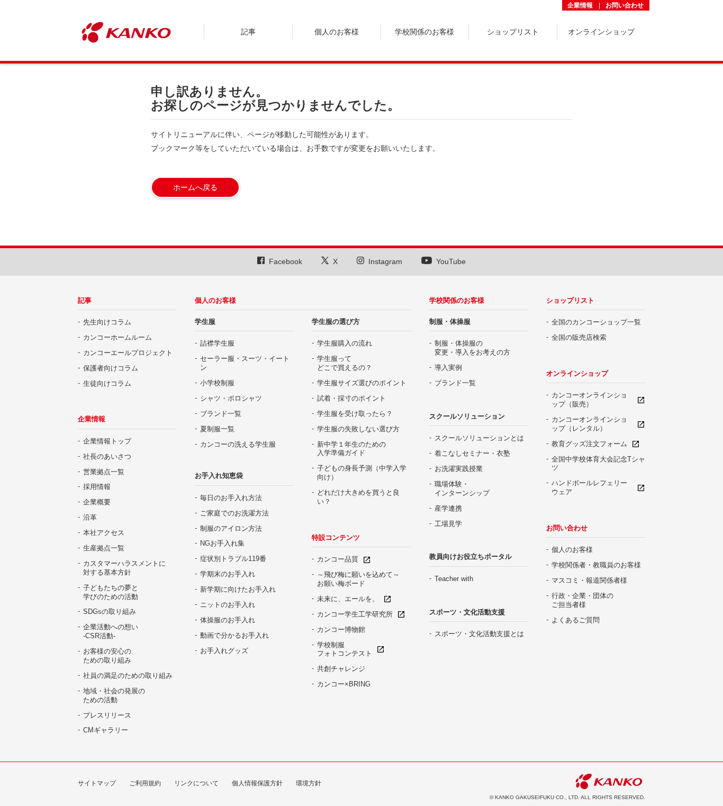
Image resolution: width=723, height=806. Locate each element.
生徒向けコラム (107, 383)
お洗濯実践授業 (459, 469)
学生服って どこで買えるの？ (344, 363)
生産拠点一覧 (103, 548)
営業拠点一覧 (103, 472)
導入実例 (448, 368)
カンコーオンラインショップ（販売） (589, 399)
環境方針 (308, 783)
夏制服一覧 (217, 429)
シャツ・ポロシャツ (231, 398)
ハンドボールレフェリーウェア (589, 487)
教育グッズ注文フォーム (589, 444)
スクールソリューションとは (479, 438)
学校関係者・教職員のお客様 (596, 565)
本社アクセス (103, 533)
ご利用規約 (145, 783)
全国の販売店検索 (579, 337)
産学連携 (448, 508)
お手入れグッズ (224, 651)
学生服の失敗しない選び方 (358, 429)
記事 (85, 300)
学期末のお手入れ (227, 574)
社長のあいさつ (107, 456)
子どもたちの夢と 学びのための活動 (110, 592)
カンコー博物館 (341, 629)
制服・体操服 (450, 321)
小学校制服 (217, 383)
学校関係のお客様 (456, 300)
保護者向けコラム (110, 368)
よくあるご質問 (576, 620)
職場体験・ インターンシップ (462, 488)
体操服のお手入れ (227, 620)
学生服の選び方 (336, 321)
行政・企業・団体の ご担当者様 (582, 600)
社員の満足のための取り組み (128, 676)
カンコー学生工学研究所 (355, 614)
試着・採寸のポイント (351, 398)
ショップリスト (570, 300)
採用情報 (97, 487)
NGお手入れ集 (222, 543)
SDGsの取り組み (109, 611)
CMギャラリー (105, 730)
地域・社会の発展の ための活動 (114, 695)
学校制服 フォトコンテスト (344, 649)
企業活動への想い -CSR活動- (110, 631)
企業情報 (580, 5)
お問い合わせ (624, 5)
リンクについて (196, 783)
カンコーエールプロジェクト (128, 353)
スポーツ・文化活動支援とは (479, 634)
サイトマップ (97, 783)
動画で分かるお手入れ (234, 635)
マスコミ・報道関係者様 (589, 580)
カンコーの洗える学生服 (238, 444)
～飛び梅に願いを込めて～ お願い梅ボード (358, 578)
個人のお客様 (215, 300)
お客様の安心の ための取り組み (107, 655)
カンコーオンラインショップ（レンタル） (589, 423)
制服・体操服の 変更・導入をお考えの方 (472, 347)
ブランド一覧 (220, 414)
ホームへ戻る (195, 187)
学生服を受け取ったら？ (355, 414)
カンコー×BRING (343, 684)
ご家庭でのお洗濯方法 (234, 513)
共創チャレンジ (341, 669)
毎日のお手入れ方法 (231, 498)
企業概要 (97, 502)
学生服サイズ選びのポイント (361, 383)
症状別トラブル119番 (233, 559)
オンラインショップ (577, 373)
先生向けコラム (107, 322)
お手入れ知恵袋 (219, 475)
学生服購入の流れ (344, 343)
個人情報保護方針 (257, 783)
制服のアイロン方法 (231, 528)
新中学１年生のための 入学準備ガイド (351, 448)
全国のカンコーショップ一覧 (596, 322)
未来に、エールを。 (348, 599)
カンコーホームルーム (117, 337)
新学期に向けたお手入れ (238, 589)
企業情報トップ (107, 441)
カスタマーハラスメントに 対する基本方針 (124, 567)
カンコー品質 (337, 559)
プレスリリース (107, 715)
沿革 (90, 517)
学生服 (205, 321)
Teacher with (454, 579)
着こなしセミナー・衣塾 (472, 453)
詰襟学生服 (217, 343)
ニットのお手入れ (227, 605)
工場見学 (448, 524)
